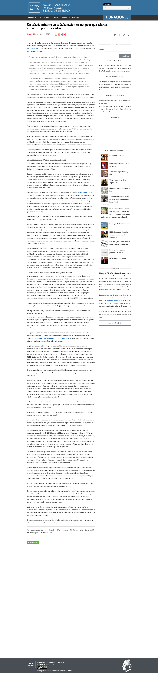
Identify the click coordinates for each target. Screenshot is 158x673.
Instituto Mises (112, 300)
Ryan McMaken (32, 34)
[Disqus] (61, 571)
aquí (50, 532)
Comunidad (74, 17)
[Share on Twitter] (124, 35)
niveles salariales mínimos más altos (55, 338)
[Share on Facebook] (119, 35)
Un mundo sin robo (116, 155)
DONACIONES (117, 17)
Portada (32, 17)
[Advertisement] (115, 134)
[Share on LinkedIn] (129, 35)
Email (101, 50)
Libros (64, 17)
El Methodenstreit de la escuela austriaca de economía (118, 235)
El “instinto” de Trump (117, 258)
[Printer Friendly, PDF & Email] (33, 542)
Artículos (44, 17)
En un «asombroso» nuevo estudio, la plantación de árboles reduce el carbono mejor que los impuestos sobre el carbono (115, 214)
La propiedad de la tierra (119, 224)
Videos (54, 17)
